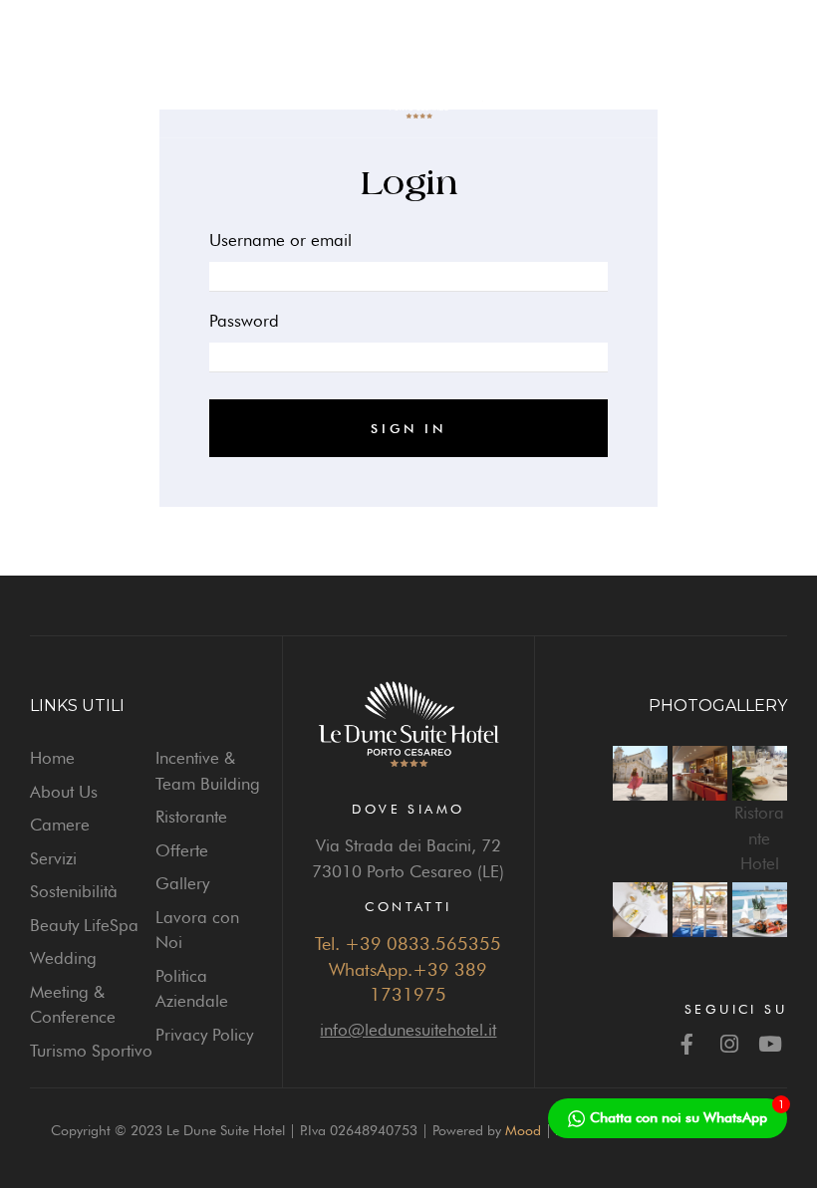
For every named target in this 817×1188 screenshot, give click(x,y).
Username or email (280, 240)
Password (244, 321)
